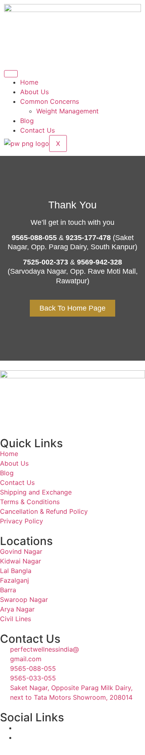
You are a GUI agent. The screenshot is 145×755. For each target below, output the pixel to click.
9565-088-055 (34, 238)
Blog (27, 121)
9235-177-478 (88, 238)
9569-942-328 (99, 262)
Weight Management (67, 111)
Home (29, 82)
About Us (34, 92)
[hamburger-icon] (11, 73)
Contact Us (37, 130)
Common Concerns (49, 101)
